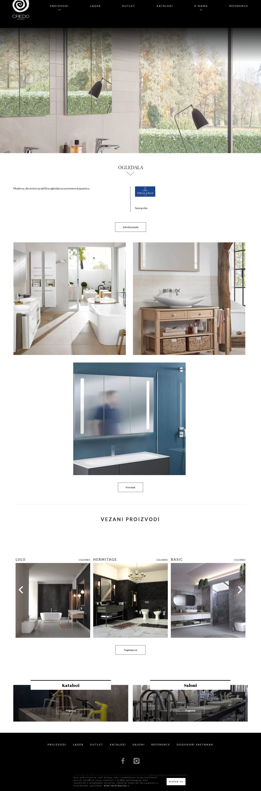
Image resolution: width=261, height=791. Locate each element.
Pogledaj (71, 710)
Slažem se (176, 782)
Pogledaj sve (130, 649)
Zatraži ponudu (130, 227)
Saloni (139, 744)
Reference (238, 5)
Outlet (128, 5)
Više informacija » (116, 785)
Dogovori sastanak (195, 744)
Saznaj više (141, 208)
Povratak (130, 487)
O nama (201, 5)
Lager (95, 5)
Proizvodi (59, 5)
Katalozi (165, 5)
